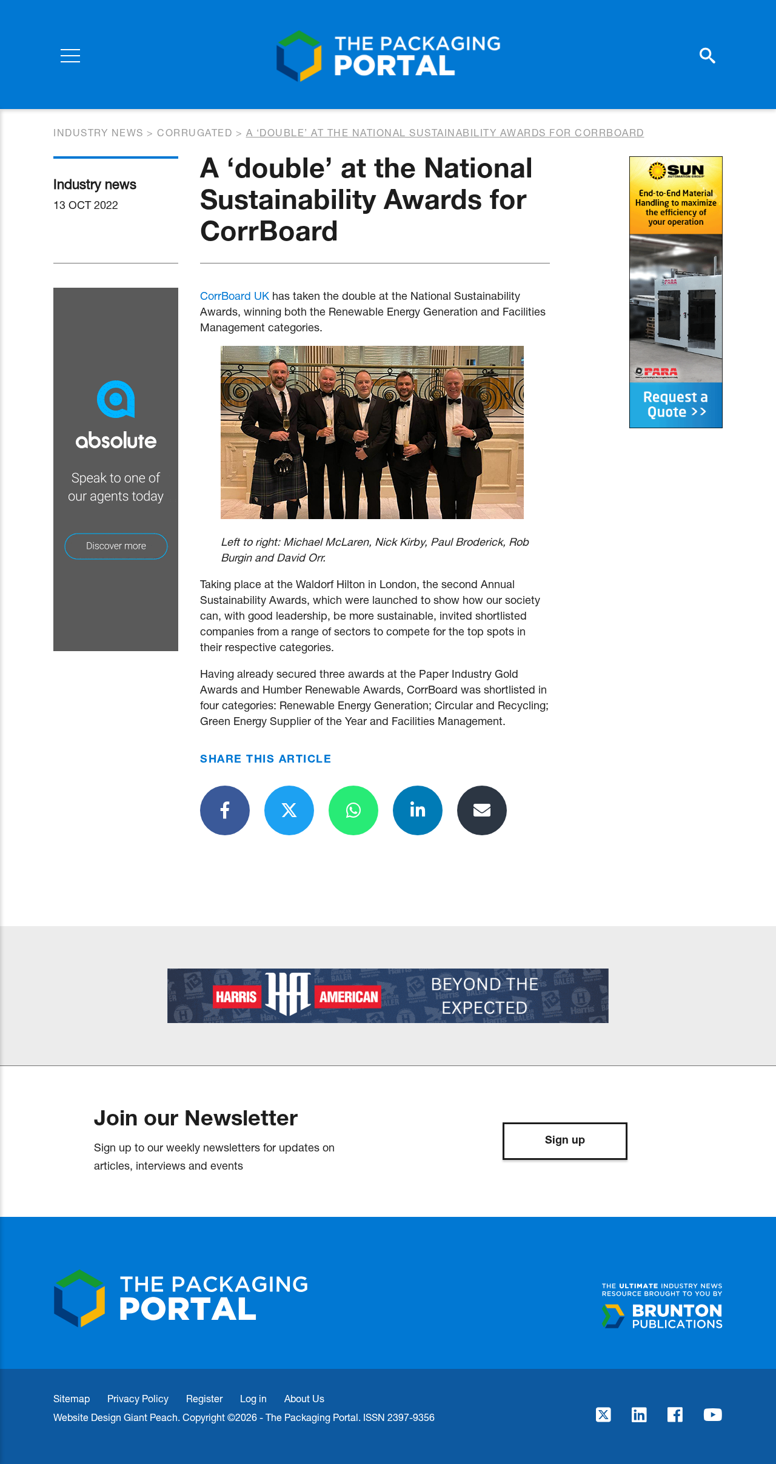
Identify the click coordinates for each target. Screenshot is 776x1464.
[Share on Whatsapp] (353, 810)
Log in (253, 1398)
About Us (304, 1398)
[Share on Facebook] (225, 810)
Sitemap (71, 1398)
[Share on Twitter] (289, 810)
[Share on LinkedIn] (418, 810)
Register (204, 1398)
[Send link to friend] (482, 810)
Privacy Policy (138, 1398)
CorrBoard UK (234, 295)
